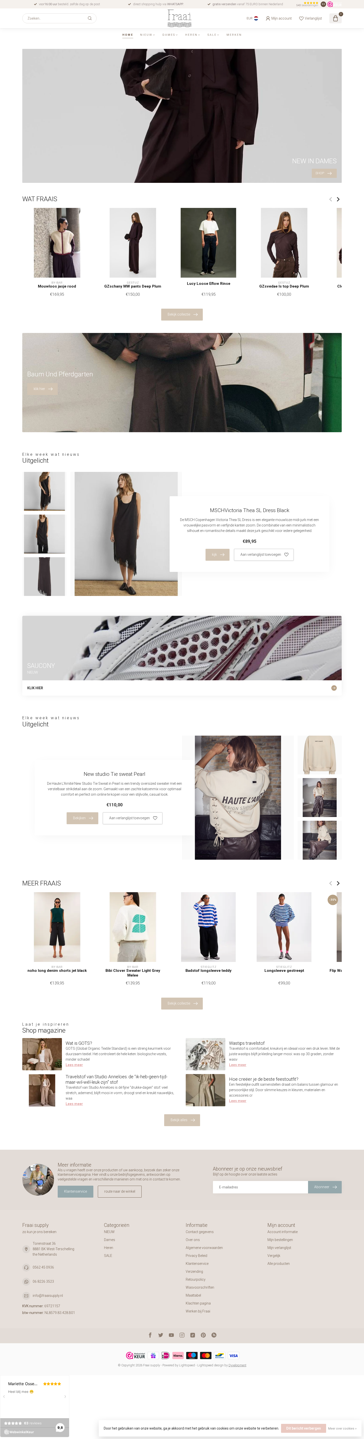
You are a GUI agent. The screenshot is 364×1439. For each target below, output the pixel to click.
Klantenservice (75, 1191)
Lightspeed (187, 1365)
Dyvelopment (237, 1365)
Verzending (194, 1272)
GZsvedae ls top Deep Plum (284, 286)
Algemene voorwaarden (204, 1248)
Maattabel (193, 1295)
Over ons (193, 1240)
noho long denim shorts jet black (57, 970)
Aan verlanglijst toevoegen (260, 554)
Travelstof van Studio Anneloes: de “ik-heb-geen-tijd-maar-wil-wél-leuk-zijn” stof (116, 1079)
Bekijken (79, 818)
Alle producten (278, 1264)
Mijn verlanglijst (279, 1248)
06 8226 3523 (43, 1281)
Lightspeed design (210, 1365)
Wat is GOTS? (79, 1043)
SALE (212, 34)
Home (127, 34)
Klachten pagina (198, 1303)
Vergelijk (273, 1256)
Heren (191, 34)
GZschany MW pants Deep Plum (132, 286)
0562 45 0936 (43, 1267)
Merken (234, 34)
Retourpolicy (196, 1279)
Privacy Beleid (196, 1256)
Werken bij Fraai (198, 1311)
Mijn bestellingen (280, 1240)
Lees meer (74, 1065)
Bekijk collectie (179, 314)
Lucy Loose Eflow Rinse (208, 283)
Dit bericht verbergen (303, 1428)
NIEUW (146, 34)
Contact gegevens (200, 1232)
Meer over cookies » (342, 1428)
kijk (214, 554)
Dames (168, 34)
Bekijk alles (179, 1120)
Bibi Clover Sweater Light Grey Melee (132, 972)
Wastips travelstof (247, 1043)
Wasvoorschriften (200, 1287)
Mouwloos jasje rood (57, 286)
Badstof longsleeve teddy (208, 970)
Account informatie (282, 1232)
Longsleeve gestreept (284, 970)
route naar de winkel (119, 1191)
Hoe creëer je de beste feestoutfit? (263, 1079)
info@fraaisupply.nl (48, 1296)
